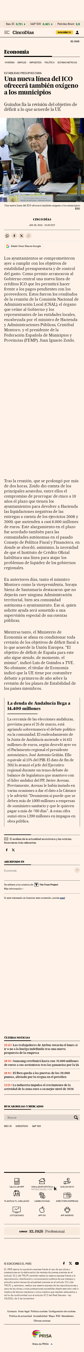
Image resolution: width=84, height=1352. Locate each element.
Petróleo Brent (65, 24)
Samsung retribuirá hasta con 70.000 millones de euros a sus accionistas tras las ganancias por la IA (41, 1063)
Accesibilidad (40, 1316)
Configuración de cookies (62, 1311)
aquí (62, 897)
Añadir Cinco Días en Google (26, 246)
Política (49, 62)
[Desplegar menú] (7, 32)
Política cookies (39, 1311)
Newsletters (68, 1316)
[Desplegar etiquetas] (77, 870)
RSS (58, 1316)
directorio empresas (67, 1201)
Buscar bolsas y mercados (23, 1106)
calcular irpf (17, 1187)
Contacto (12, 1311)
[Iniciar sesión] (77, 32)
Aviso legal (24, 1311)
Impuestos (35, 62)
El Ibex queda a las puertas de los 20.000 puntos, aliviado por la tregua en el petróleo (37, 1075)
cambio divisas (42, 1201)
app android (67, 1215)
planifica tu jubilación (16, 1201)
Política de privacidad (20, 1316)
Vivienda (9, 62)
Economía (16, 52)
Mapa (52, 1316)
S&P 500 (35, 24)
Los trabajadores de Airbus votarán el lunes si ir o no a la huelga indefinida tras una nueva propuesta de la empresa (41, 1049)
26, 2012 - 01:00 (42, 225)
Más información (13, 888)
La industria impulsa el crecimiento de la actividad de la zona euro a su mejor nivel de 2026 (39, 1087)
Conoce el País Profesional (42, 1231)
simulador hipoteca (42, 1187)
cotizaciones (17, 1215)
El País (75, 41)
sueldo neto (67, 1187)
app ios (42, 1215)
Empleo (22, 62)
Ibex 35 (10, 24)
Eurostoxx (22, 1126)
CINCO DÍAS (42, 219)
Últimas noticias (67, 62)
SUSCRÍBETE (64, 32)
